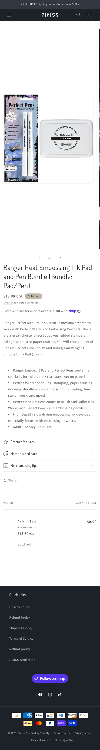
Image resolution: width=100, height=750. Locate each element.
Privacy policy (83, 733)
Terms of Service (21, 638)
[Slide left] (40, 257)
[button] (9, 15)
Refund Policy (19, 617)
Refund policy (19, 649)
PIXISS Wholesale (22, 660)
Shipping (8, 302)
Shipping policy (64, 740)
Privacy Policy (19, 607)
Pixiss (21, 733)
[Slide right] (60, 257)
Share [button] (12, 480)
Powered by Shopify (38, 733)
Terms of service (40, 740)
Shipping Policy (20, 628)
